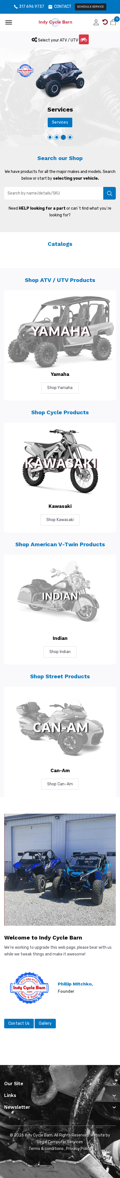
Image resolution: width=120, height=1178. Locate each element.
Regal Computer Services (60, 1142)
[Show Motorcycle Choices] (84, 39)
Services (60, 122)
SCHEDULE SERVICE (90, 6)
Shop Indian (60, 651)
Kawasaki (60, 506)
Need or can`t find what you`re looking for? (60, 211)
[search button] (109, 193)
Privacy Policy (79, 1148)
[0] (113, 22)
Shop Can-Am (60, 784)
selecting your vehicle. (76, 178)
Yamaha (60, 374)
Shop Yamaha (60, 387)
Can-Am (60, 770)
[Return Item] (105, 22)
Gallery (45, 1023)
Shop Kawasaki (60, 519)
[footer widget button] (60, 1083)
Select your (57, 40)
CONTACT (62, 7)
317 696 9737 (31, 7)
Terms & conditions (46, 1148)
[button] (70, 137)
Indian (60, 638)
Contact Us (19, 1023)
